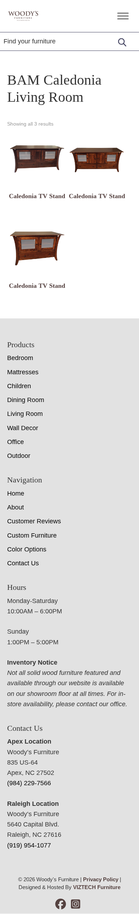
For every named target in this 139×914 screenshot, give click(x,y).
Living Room (25, 413)
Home (15, 493)
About (15, 507)
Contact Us (23, 563)
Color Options (26, 549)
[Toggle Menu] (123, 15)
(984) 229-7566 (29, 783)
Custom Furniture (32, 535)
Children (19, 386)
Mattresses (22, 372)
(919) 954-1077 (29, 845)
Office (15, 441)
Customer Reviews (34, 521)
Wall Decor (22, 428)
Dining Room (25, 399)
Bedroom (20, 357)
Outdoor (18, 455)
